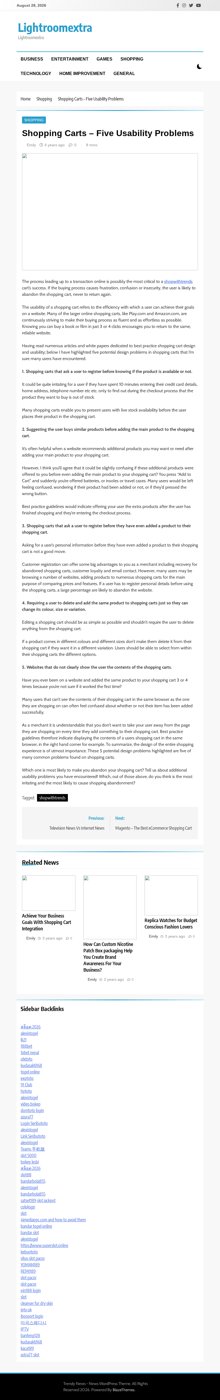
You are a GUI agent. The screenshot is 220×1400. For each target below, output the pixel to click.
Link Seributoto (33, 1136)
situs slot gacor (33, 1258)
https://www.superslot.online (44, 1245)
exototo (27, 1078)
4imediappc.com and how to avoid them (53, 1219)
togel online (30, 1072)
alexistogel (29, 1033)
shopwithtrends (178, 281)
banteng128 (30, 1335)
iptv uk (26, 1309)
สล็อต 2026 (31, 1027)
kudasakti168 (31, 1065)
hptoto (26, 1091)
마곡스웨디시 (33, 1322)
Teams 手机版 (33, 1149)
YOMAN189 (30, 1264)
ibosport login (32, 1316)
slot (24, 1213)
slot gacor (28, 1277)
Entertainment (70, 59)
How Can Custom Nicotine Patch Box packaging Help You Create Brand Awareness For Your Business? (108, 957)
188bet (26, 1046)
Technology (36, 73)
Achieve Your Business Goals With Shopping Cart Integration (46, 922)
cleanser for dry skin (37, 1303)
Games (104, 59)
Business (32, 59)
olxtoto (26, 1059)
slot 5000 (28, 1155)
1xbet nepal (30, 1052)
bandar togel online (36, 1226)
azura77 (27, 1117)
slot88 (26, 1174)
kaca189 (27, 1348)
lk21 (24, 1039)
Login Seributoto (34, 1123)
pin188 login (31, 1290)
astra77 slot (30, 1354)
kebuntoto (29, 1252)
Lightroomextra (55, 27)
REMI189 (28, 1271)
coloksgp (28, 1207)
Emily (31, 145)
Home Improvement (82, 73)
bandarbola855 (33, 1181)
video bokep (31, 1104)
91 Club (26, 1084)
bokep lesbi (30, 1162)
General (124, 73)
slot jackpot (46, 1200)
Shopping (131, 59)
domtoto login (32, 1110)
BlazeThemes (123, 1389)
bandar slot (30, 1232)
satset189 (28, 1200)
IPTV (25, 1329)
